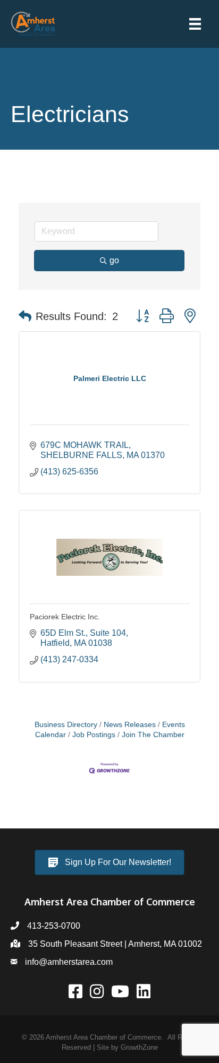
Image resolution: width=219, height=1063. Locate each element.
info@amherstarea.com (69, 961)
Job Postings (93, 735)
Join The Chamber (153, 735)
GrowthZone (139, 1047)
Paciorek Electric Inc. (65, 616)
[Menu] (195, 24)
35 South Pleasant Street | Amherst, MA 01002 (115, 943)
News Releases (130, 725)
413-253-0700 (53, 925)
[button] (25, 316)
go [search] (114, 260)
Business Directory (66, 725)
